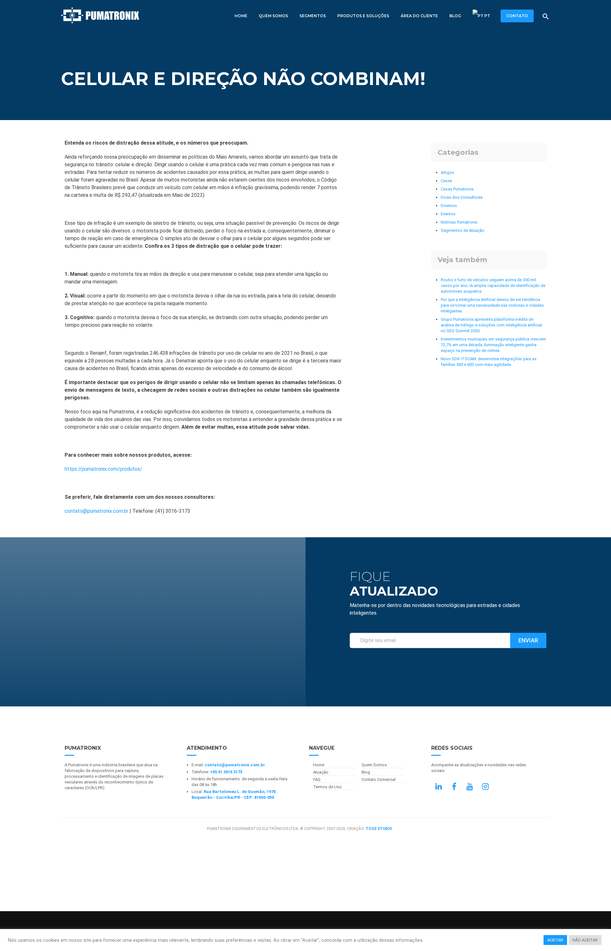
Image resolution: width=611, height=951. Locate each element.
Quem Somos (273, 15)
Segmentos (312, 15)
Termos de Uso (327, 786)
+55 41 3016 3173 (226, 771)
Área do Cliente (419, 15)
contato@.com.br (96, 511)
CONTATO (517, 15)
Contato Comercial (379, 779)
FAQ (316, 779)
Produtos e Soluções (363, 15)
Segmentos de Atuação (462, 230)
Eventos (448, 213)
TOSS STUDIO (379, 828)
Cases (446, 180)
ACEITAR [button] (555, 940)
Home (241, 15)
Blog (455, 15)
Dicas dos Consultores (462, 197)
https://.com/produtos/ (103, 469)
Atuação (320, 772)
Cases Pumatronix (457, 189)
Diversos (449, 205)
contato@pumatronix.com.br (235, 764)
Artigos (447, 172)
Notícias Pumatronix (459, 222)
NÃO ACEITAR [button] (585, 940)
